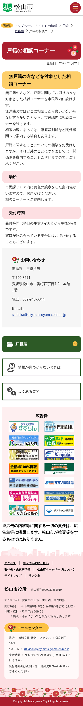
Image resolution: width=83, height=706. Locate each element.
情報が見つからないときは (39, 367)
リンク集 (34, 575)
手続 (65, 26)
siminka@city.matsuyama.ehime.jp (39, 315)
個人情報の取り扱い (36, 563)
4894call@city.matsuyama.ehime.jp (46, 649)
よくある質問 (28, 391)
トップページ (24, 26)
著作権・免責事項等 (17, 569)
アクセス (10, 563)
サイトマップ (13, 575)
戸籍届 (19, 31)
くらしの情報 (48, 26)
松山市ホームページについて (56, 569)
